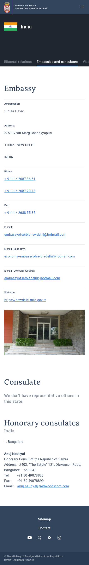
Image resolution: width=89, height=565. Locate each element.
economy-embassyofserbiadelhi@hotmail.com (39, 256)
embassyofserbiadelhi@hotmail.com (32, 278)
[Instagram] (59, 537)
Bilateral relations (18, 62)
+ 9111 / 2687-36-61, (20, 179)
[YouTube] (29, 537)
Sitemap (44, 519)
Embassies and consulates (57, 62)
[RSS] (49, 537)
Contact (44, 528)
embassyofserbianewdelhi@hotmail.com (35, 235)
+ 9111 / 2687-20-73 (19, 191)
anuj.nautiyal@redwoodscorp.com (43, 486)
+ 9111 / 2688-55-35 (19, 213)
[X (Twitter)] (39, 537)
